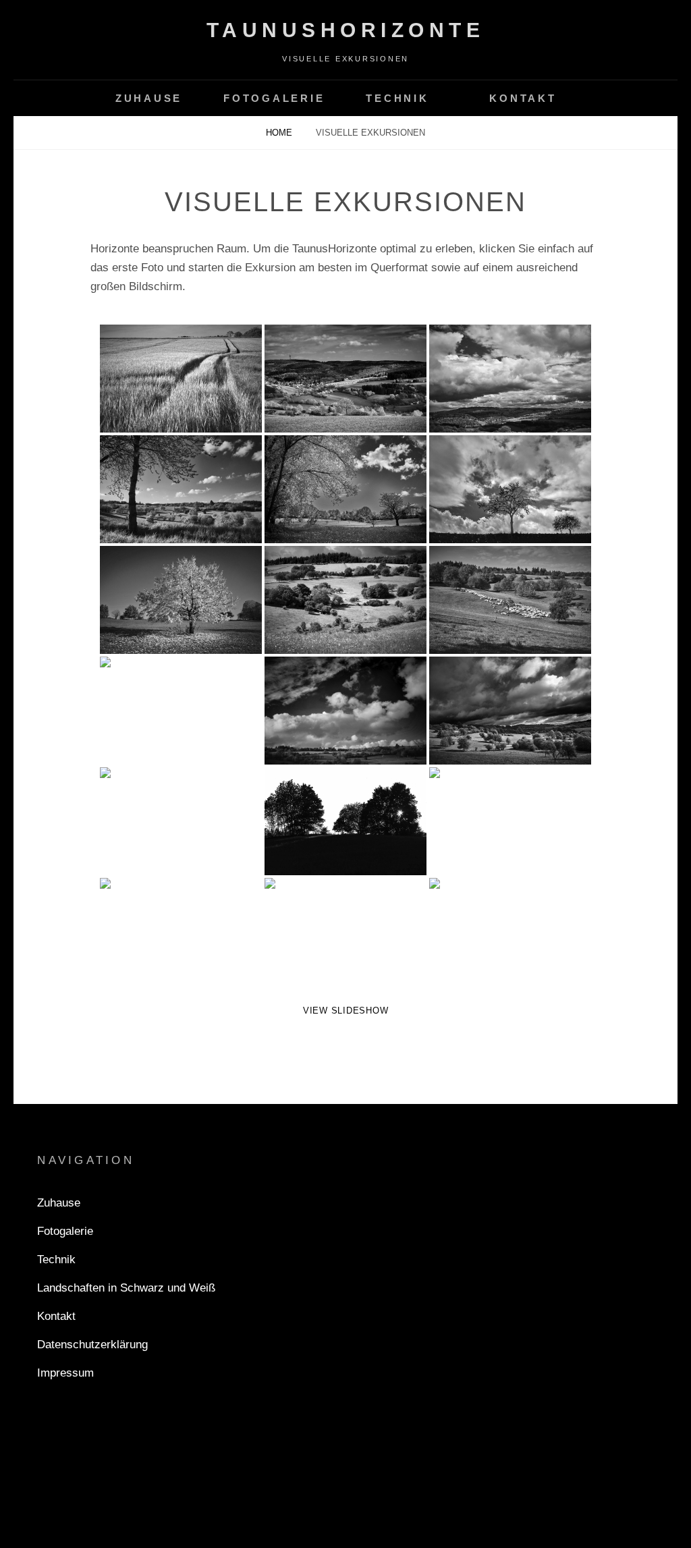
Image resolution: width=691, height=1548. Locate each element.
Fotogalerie (274, 98)
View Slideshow (346, 1010)
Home (280, 133)
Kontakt (522, 98)
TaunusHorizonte (345, 30)
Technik (397, 98)
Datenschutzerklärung (92, 1344)
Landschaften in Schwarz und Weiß (126, 1287)
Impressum (65, 1372)
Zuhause (148, 98)
